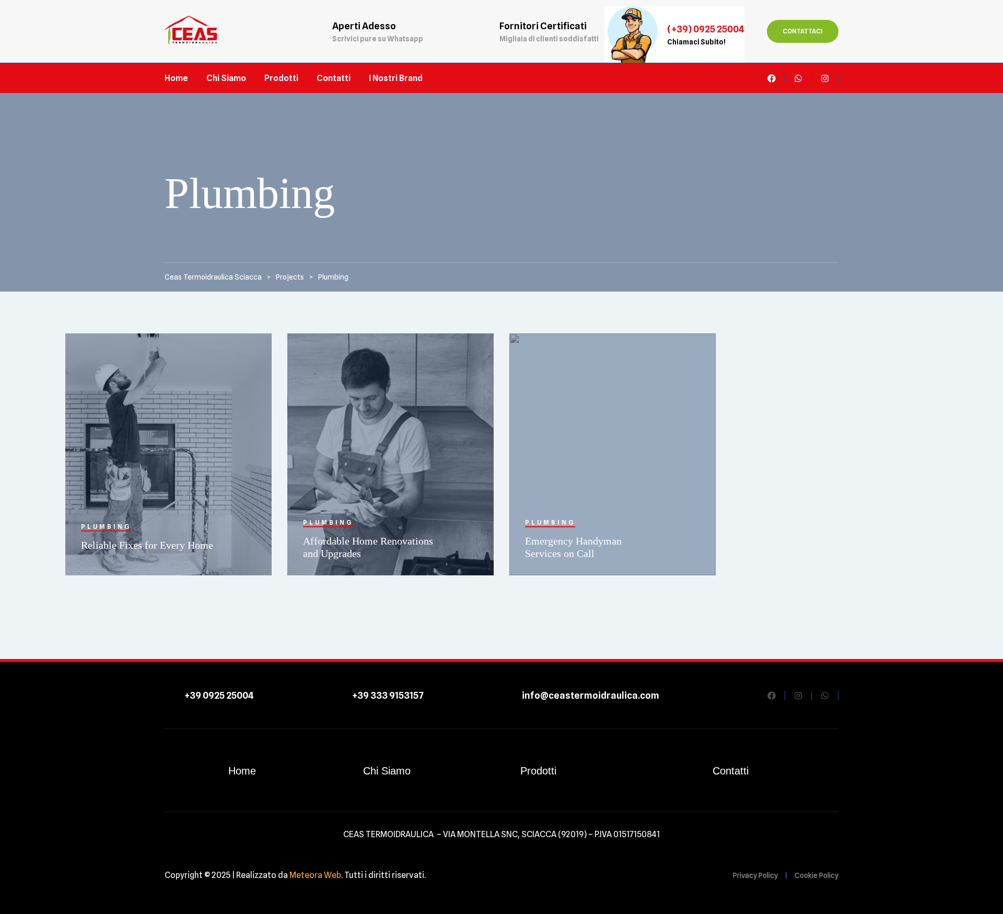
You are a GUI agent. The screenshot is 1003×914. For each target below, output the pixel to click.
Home (242, 771)
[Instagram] (825, 78)
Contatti (731, 771)
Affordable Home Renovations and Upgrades (368, 547)
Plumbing (106, 526)
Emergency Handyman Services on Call (573, 547)
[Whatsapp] (798, 78)
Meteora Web (315, 875)
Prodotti (538, 771)
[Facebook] (771, 78)
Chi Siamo (387, 771)
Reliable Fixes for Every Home (147, 545)
